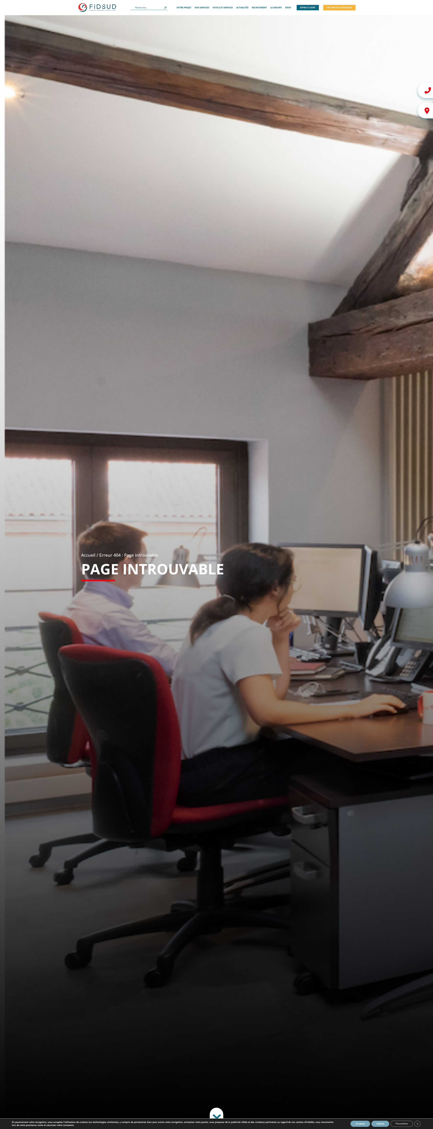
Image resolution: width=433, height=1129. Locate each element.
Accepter (360, 1123)
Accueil (88, 555)
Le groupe (276, 7)
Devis (288, 7)
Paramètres (402, 1123)
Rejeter (380, 1123)
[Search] (165, 8)
